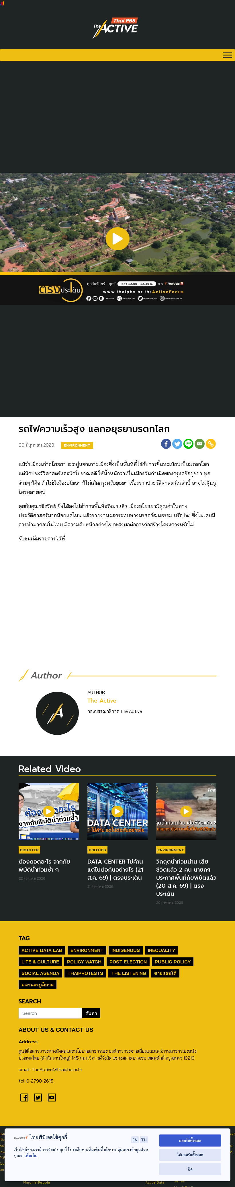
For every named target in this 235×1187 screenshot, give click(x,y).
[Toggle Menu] (227, 55)
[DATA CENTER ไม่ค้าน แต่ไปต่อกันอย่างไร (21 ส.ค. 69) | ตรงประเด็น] (117, 814)
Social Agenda (40, 973)
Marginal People (36, 1182)
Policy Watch (84, 962)
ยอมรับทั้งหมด (190, 1140)
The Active (101, 701)
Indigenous (125, 950)
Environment (77, 445)
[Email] (200, 444)
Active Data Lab (41, 950)
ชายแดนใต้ (165, 973)
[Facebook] (166, 444)
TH (144, 1139)
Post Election (128, 962)
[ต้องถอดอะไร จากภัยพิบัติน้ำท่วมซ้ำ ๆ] (49, 814)
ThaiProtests (85, 973)
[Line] (188, 444)
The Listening (128, 973)
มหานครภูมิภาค (37, 985)
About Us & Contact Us (56, 1029)
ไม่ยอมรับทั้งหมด (190, 1154)
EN (135, 1139)
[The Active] (115, 28)
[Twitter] (177, 444)
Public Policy (173, 962)
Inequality (161, 950)
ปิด (190, 1169)
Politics (97, 850)
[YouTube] (52, 1097)
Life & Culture (40, 962)
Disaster (29, 850)
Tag (24, 938)
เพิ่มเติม (30, 1155)
